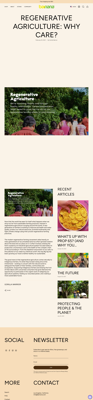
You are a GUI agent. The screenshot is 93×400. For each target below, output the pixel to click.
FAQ (6, 396)
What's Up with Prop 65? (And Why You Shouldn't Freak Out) (72, 240)
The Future (68, 273)
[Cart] (87, 6)
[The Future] (73, 260)
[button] (6, 7)
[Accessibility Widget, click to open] (90, 397)
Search (7, 392)
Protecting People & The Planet (70, 308)
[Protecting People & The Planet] (73, 289)
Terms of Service (40, 372)
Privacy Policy (64, 371)
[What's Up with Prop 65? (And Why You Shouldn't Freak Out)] (73, 215)
